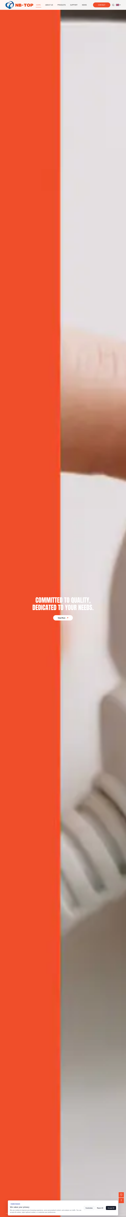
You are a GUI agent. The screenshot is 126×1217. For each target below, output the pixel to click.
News (84, 5)
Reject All (100, 1208)
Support (73, 5)
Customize (89, 1208)
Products (61, 5)
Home (38, 5)
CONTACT (101, 5)
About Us (49, 5)
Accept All (111, 1208)
